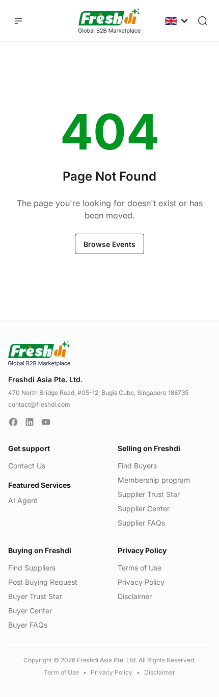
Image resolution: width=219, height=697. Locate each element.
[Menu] (18, 21)
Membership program (154, 480)
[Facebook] (13, 422)
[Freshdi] (109, 21)
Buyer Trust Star (35, 596)
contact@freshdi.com (39, 404)
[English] (177, 21)
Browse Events (109, 244)
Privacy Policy (141, 582)
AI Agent (23, 500)
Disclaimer (135, 596)
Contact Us (26, 465)
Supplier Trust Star (149, 494)
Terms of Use (139, 567)
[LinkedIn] (29, 422)
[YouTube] (46, 422)
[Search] (203, 21)
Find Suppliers (32, 567)
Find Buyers (137, 465)
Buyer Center (30, 610)
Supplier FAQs (141, 522)
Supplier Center (144, 508)
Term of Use (61, 672)
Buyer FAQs (27, 624)
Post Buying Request (42, 582)
